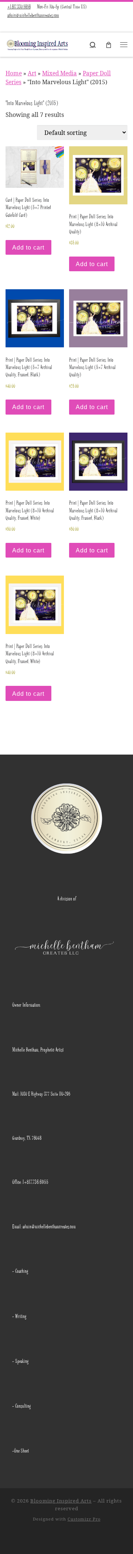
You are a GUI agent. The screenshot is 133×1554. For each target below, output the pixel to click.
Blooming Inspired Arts (61, 1500)
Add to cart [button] (28, 247)
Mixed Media (59, 73)
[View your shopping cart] (108, 44)
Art (32, 73)
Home (14, 73)
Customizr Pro (84, 1519)
